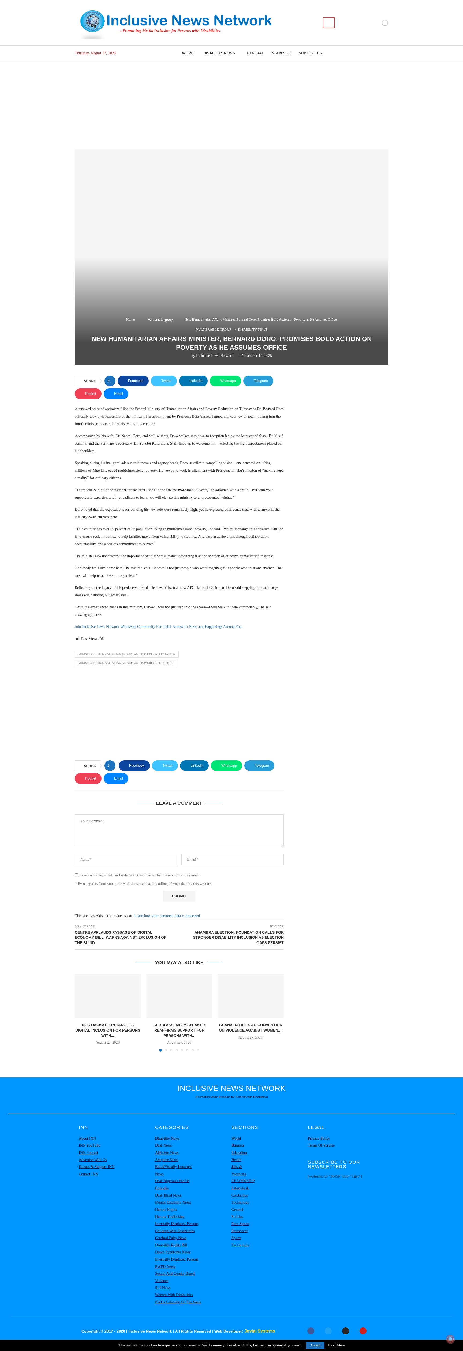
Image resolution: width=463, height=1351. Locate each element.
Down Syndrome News (172, 1252)
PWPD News (165, 1267)
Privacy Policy (319, 1138)
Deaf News (163, 1145)
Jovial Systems (259, 1331)
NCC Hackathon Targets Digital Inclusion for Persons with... (107, 1030)
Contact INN (88, 1174)
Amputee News (166, 1160)
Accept (315, 1345)
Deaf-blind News (168, 1195)
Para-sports (240, 1224)
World (188, 53)
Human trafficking (170, 1217)
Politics (237, 1217)
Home (130, 320)
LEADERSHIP (243, 1181)
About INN (87, 1138)
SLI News (162, 1288)
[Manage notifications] (450, 1339)
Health (236, 1160)
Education (239, 1153)
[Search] (329, 22)
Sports (236, 1238)
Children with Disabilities (175, 1231)
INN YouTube (89, 1145)
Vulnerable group (160, 320)
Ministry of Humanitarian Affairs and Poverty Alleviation (126, 654)
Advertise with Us (93, 1160)
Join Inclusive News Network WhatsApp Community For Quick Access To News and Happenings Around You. (159, 627)
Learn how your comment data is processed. (167, 916)
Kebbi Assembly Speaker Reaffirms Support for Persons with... (179, 1030)
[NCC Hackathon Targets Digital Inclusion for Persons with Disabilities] (108, 996)
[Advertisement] (231, 101)
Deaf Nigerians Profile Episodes (172, 1184)
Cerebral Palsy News (170, 1238)
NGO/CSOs (281, 53)
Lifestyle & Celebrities (240, 1191)
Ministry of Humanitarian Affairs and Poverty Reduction (125, 663)
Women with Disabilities (174, 1295)
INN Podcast (88, 1153)
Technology (240, 1202)
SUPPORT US (310, 53)
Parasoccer (240, 1231)
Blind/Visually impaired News (173, 1170)
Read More (336, 1345)
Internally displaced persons (176, 1224)
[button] (82, 1012)
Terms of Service (321, 1145)
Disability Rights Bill (171, 1245)
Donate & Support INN (96, 1167)
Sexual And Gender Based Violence (175, 1277)
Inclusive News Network (214, 356)
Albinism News (166, 1153)
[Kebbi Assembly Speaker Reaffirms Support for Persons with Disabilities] (179, 996)
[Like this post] (111, 381)
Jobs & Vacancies (239, 1170)
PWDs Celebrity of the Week (178, 1302)
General (255, 53)
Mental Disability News (173, 1202)
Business (238, 1145)
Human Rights (166, 1210)
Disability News (219, 53)
